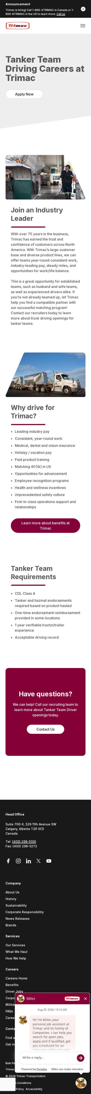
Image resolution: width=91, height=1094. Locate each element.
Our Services (15, 945)
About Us (12, 892)
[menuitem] (45, 907)
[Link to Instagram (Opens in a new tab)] (19, 861)
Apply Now (24, 94)
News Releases (18, 918)
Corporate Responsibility (25, 912)
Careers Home (16, 978)
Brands (11, 925)
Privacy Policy (15, 1089)
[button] (83, 9)
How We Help (16, 958)
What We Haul (16, 952)
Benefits (12, 985)
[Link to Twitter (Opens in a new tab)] (39, 861)
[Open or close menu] (83, 26)
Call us (61, 14)
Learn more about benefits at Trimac (45, 525)
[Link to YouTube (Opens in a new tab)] (48, 861)
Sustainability (16, 905)
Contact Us (45, 729)
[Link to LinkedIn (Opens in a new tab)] (29, 861)
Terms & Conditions (18, 1083)
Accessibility (34, 1089)
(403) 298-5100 (24, 841)
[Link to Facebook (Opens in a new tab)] (10, 861)
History (11, 899)
